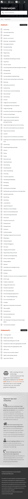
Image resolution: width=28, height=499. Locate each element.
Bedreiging (6, 182)
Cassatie (5, 133)
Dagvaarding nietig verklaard (10, 252)
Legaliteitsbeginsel (8, 206)
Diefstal (5, 150)
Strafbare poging (8, 232)
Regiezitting (6, 53)
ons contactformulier (16, 381)
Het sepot (6, 246)
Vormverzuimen (7, 73)
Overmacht (6, 217)
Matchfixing (6, 197)
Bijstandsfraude (7, 159)
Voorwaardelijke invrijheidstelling (11, 76)
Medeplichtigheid (8, 241)
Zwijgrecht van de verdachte (10, 102)
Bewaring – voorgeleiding (9, 41)
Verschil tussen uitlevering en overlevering (13, 79)
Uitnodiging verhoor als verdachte (12, 105)
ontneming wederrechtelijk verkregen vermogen (15, 67)
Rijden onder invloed (8, 337)
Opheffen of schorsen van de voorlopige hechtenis (15, 276)
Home (2, 19)
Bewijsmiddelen (7, 261)
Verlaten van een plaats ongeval (11, 352)
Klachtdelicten (7, 311)
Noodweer (6, 229)
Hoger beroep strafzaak (9, 131)
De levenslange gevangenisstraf (11, 293)
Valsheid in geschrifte (8, 194)
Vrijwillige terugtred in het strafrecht (12, 235)
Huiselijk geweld (7, 168)
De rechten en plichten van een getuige (13, 111)
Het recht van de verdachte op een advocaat (14, 128)
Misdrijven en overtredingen (10, 208)
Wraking (5, 273)
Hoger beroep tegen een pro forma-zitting (14, 125)
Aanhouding (6, 29)
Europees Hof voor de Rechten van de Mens (13, 136)
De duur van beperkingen (9, 114)
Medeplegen (6, 238)
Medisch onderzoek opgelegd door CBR (13, 346)
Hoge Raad (6, 61)
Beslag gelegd (7, 70)
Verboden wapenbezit (9, 287)
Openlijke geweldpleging (9, 179)
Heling (5, 153)
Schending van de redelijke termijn (11, 267)
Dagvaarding (6, 55)
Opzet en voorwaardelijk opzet (11, 211)
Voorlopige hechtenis (9, 44)
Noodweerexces (7, 226)
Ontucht (5, 99)
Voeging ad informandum (9, 249)
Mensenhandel (7, 93)
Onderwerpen (7, 19)
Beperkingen (7, 35)
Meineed (5, 264)
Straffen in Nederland (8, 282)
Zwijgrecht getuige (8, 108)
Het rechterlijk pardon (9, 290)
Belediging (6, 185)
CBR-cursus (6, 349)
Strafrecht (4, 25)
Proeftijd (6, 302)
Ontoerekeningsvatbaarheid (10, 214)
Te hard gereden (7, 335)
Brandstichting (7, 317)
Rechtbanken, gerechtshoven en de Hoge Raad (14, 191)
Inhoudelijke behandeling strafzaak (12, 58)
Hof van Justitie (7, 64)
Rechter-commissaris (9, 38)
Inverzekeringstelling (9, 32)
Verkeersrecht (6, 330)
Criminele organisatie (9, 176)
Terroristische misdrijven (9, 324)
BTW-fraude (6, 279)
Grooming (6, 173)
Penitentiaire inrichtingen (10, 188)
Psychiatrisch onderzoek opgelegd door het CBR (15, 343)
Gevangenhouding (8, 47)
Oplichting (6, 200)
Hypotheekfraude (8, 162)
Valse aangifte (7, 308)
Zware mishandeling (8, 170)
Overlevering (7, 144)
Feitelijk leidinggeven (9, 244)
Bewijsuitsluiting (7, 270)
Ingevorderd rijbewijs (8, 358)
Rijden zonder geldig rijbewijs (10, 355)
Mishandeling (7, 165)
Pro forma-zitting (8, 50)
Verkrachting (7, 96)
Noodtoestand (7, 223)
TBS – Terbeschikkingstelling (10, 296)
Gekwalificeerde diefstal (9, 85)
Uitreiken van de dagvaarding (10, 255)
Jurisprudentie (7, 203)
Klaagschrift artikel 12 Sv (9, 285)
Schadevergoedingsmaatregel (10, 147)
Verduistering (7, 88)
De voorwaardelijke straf (9, 299)
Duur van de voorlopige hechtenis (11, 117)
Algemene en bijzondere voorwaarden (12, 305)
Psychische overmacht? (9, 220)
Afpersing (6, 82)
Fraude (5, 156)
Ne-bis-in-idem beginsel (9, 258)
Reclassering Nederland (9, 314)
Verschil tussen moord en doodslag (12, 91)
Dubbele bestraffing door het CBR (11, 340)
